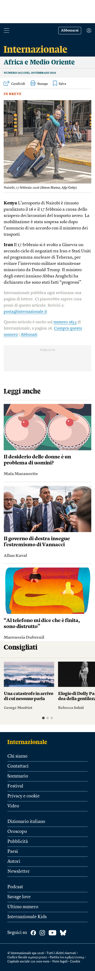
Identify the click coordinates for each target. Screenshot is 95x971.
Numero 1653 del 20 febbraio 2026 (30, 73)
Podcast (15, 887)
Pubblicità (17, 841)
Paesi (12, 851)
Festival (15, 786)
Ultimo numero (22, 907)
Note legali (60, 961)
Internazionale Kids (27, 917)
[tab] (43, 718)
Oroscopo (17, 831)
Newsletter (18, 871)
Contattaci (18, 766)
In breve (13, 94)
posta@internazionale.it (25, 312)
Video (13, 806)
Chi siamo (17, 756)
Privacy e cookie (23, 796)
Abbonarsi (70, 30)
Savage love (19, 897)
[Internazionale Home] (28, 741)
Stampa (42, 84)
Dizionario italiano (26, 821)
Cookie (75, 961)
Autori (13, 861)
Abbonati (29, 335)
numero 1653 (65, 322)
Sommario (17, 776)
